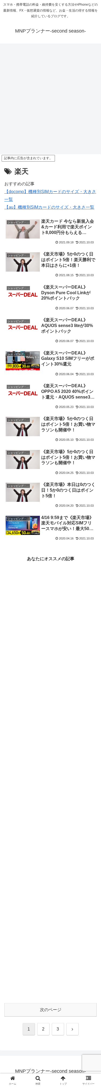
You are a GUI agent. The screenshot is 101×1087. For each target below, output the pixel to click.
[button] (90, 808)
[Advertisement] (50, 100)
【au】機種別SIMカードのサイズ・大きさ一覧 (49, 207)
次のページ (50, 1009)
